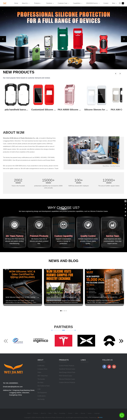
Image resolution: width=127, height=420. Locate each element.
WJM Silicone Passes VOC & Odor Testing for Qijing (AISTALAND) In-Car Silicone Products (21, 297)
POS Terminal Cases (65, 375)
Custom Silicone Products (67, 382)
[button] (3, 39)
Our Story (40, 382)
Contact (106, 3)
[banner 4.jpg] (63, 37)
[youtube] (125, 215)
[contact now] (125, 208)
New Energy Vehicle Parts (67, 372)
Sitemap (83, 413)
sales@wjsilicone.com (15, 387)
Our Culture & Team (43, 386)
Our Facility (40, 399)
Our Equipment (42, 392)
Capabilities (76, 3)
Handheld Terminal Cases (67, 369)
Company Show (42, 369)
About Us (25, 3)
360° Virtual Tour (42, 375)
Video (39, 372)
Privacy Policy (83, 417)
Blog (55, 413)
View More (8, 112)
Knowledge (62, 413)
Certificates (40, 365)
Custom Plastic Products (66, 365)
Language (97, 413)
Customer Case (62, 3)
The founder (41, 379)
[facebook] (125, 204)
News (49, 413)
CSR (39, 389)
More (113, 3)
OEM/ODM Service (92, 3)
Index (76, 413)
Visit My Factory (115, 166)
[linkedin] (125, 211)
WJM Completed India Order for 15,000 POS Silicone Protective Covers (103, 297)
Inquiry (89, 413)
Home (16, 3)
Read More (106, 166)
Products (37, 3)
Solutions (49, 3)
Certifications (41, 396)
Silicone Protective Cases (67, 379)
